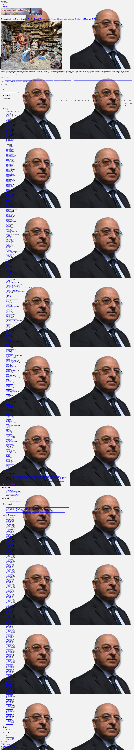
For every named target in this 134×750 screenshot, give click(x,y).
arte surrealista (9, 216)
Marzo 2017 (9, 659)
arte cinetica (11, 161)
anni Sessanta (9, 129)
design (7, 262)
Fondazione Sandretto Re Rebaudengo (14, 291)
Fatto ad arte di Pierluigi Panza (13, 491)
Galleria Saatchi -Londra (11, 299)
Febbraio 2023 (9, 570)
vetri (7, 467)
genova (7, 301)
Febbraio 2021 (9, 600)
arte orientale (9, 201)
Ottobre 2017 (9, 650)
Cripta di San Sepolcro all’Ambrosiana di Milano (105, 80)
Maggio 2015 (9, 686)
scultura (8, 432)
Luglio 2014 (9, 699)
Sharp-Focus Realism (11, 441)
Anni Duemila (8, 80)
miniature (8, 359)
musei (44, 80)
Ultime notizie (10, 484)
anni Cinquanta (9, 121)
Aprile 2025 (8, 537)
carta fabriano (9, 241)
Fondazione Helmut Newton (12, 285)
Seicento (8, 435)
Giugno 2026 (9, 520)
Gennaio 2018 (9, 646)
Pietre (7, 400)
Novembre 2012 (9, 724)
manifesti (8, 346)
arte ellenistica (9, 166)
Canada (7, 237)
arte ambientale (9, 149)
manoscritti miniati (10, 349)
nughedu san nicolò (10, 390)
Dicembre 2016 (9, 662)
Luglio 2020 (9, 609)
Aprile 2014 (8, 702)
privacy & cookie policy (6, 744)
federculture (8, 277)
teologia (64, 80)
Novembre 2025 (9, 529)
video (7, 469)
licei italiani (8, 332)
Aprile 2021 (8, 597)
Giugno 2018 (9, 640)
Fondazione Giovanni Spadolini (13, 284)
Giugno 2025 (9, 535)
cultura (30, 80)
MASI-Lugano (9, 350)
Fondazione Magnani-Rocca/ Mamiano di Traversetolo (18, 287)
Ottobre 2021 (9, 590)
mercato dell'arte (9, 354)
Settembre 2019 (9, 621)
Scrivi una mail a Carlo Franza (126, 105)
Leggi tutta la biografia (128, 103)
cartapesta (8, 242)
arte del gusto (9, 159)
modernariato (9, 365)
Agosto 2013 (9, 712)
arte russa (8, 212)
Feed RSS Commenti (13, 747)
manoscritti (8, 347)
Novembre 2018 (9, 634)
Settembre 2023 (9, 561)
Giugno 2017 (9, 655)
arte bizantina (9, 153)
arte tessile (8, 219)
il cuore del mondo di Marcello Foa (14, 492)
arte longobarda (9, 189)
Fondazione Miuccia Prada (12, 290)
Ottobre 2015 (9, 680)
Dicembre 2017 (9, 647)
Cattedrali (8, 245)
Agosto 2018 (9, 637)
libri (7, 329)
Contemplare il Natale (89, 80)
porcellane (8, 412)
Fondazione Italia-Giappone (12, 286)
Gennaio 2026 (9, 526)
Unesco (7, 462)
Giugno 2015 (9, 685)
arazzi (7, 136)
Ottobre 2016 (9, 665)
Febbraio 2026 (9, 525)
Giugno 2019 (9, 625)
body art (8, 232)
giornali (7, 305)
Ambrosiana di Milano (79, 80)
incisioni (11, 275)
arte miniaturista (9, 194)
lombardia (8, 336)
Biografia (5, 6)
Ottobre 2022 (9, 575)
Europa (34, 80)
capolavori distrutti (10, 240)
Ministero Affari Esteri (11, 360)
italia (37, 80)
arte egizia (8, 165)
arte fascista (8, 171)
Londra (7, 337)
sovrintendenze (9, 445)
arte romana (8, 210)
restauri (7, 424)
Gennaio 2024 (9, 556)
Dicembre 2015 (9, 677)
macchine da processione (11, 341)
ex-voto (7, 271)
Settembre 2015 (9, 681)
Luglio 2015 (9, 684)
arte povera (8, 205)
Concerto (8, 256)
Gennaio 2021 (9, 601)
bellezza (8, 227)
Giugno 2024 (9, 550)
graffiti (7, 307)
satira (7, 430)
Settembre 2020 (9, 606)
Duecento (8, 267)
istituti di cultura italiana (11, 319)
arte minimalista (9, 195)
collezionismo (9, 254)
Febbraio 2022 (9, 585)
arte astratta (8, 151)
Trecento (8, 460)
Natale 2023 (12, 81)
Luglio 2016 (9, 669)
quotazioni (8, 419)
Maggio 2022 (9, 581)
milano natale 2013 (10, 356)
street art (8, 454)
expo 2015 (8, 272)
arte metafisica (9, 191)
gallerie (7, 300)
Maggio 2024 (9, 551)
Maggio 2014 (9, 701)
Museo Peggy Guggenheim (12, 377)
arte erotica (8, 168)
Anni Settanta (9, 130)
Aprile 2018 (8, 642)
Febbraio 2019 (9, 630)
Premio (7, 414)
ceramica (8, 246)
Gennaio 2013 (9, 721)
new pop (8, 385)
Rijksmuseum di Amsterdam (12, 425)
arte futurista (9, 179)
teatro (7, 456)
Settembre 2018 (9, 636)
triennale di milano (10, 461)
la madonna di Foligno (11, 322)
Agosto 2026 (9, 517)
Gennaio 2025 (9, 541)
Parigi (7, 396)
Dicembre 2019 (9, 617)
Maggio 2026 (9, 521)
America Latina (9, 119)
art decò (8, 143)
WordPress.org (9, 739)
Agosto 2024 (9, 547)
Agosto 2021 (9, 592)
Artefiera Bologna (10, 221)
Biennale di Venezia (10, 231)
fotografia (8, 292)
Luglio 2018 (9, 639)
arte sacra (20, 80)
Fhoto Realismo (9, 279)
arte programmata (10, 206)
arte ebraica (8, 164)
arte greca (8, 182)
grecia (7, 310)
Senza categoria (9, 437)
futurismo (8, 297)
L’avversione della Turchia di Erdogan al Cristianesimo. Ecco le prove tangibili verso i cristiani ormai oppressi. (39, 478)
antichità (13, 80)
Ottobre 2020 (9, 605)
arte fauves (8, 172)
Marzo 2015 (9, 689)
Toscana (8, 459)
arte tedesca (8, 217)
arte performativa (10, 202)
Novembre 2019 (9, 619)
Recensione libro (10, 422)
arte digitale (8, 160)
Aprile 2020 (8, 612)
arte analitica (9, 150)
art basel (8, 141)
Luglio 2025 (9, 534)
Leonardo (8, 326)
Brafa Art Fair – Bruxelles (12, 234)
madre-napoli (9, 344)
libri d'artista (9, 330)
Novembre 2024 (9, 544)
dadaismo (8, 261)
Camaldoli (8, 236)
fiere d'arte (8, 280)
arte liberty (8, 187)
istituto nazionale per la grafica (13, 320)
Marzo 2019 (9, 629)
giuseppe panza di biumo (11, 306)
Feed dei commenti (10, 738)
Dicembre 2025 (9, 527)
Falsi (7, 274)
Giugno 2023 (9, 565)
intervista (8, 317)
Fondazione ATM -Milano (12, 282)
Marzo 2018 (9, 644)
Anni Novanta (9, 125)
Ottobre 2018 (9, 635)
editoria (7, 269)
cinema (7, 249)
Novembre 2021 (9, 589)
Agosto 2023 (9, 562)
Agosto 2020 (9, 607)
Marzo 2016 (9, 674)
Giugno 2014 (9, 700)
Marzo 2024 (9, 554)
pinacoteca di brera (10, 401)
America (8, 116)
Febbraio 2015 (9, 690)
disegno (8, 266)
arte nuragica (9, 197)
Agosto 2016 (9, 667)
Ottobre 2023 (9, 560)
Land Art (8, 324)
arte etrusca (8, 170)
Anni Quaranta (9, 128)
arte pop (8, 204)
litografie (8, 335)
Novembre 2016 (9, 664)
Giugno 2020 (9, 610)
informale (8, 315)
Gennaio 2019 (9, 631)
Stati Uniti (8, 447)
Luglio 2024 (9, 549)
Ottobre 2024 (9, 545)
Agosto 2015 (9, 682)
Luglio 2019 (9, 624)
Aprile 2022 (8, 582)
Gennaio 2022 (9, 586)
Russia (7, 429)
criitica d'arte (26, 80)
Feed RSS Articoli (5, 747)
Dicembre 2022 (9, 572)
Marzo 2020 (9, 614)
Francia (7, 294)
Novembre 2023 (9, 559)
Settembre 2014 (9, 696)
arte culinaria (9, 158)
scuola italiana (9, 434)
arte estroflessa (9, 169)
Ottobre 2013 (9, 710)
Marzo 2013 (9, 719)
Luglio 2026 (9, 519)
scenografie (8, 431)
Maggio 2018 (9, 641)
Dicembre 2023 (9, 557)
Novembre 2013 (9, 709)
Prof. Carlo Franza (24, 81)
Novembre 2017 (9, 649)
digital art (8, 264)
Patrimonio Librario (10, 397)
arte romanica (9, 211)
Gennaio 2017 (9, 661)
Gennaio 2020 (9, 616)
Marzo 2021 (9, 599)
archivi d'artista (9, 140)
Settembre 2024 (9, 546)
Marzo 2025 (9, 539)
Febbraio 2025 (9, 540)
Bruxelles (8, 235)
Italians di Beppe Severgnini (12, 494)
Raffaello (8, 421)
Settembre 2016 (9, 666)
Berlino (7, 229)
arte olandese (9, 199)
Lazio (7, 325)
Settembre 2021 (9, 591)
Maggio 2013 (9, 716)
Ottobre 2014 (9, 695)
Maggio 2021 (9, 596)
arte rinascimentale (10, 209)
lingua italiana (9, 334)
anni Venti (8, 133)
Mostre (40, 80)
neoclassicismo (9, 384)
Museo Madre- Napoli (11, 376)
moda (7, 364)
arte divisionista (9, 163)
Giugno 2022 (9, 580)
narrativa (8, 380)
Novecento (8, 389)
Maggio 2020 (9, 611)
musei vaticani (9, 375)
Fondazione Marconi (10, 289)
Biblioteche (8, 230)
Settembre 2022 (9, 576)
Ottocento (8, 394)
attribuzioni (8, 224)
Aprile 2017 (8, 657)
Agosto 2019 (9, 622)
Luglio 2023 (9, 564)
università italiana (10, 464)
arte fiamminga (9, 174)
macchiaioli (8, 340)
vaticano (69, 80)
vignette (8, 470)
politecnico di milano (10, 406)
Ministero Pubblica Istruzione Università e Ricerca (17, 362)
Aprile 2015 (8, 687)
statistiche (8, 449)
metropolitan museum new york (13, 355)
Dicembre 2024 (9, 542)
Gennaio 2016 (9, 676)
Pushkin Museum (10, 416)
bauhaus (8, 226)
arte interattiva (9, 185)
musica (7, 379)
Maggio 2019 (9, 626)
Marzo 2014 (9, 704)
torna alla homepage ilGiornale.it (8, 746)
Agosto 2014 (9, 697)
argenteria (11, 145)
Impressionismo (9, 314)
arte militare (8, 192)
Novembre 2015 (9, 679)
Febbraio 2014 (9, 705)
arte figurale (8, 176)
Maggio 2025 (9, 536)
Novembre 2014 (9, 694)
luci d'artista (8, 339)
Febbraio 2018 (9, 645)
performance (9, 399)
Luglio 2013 (9, 714)
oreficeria (8, 392)
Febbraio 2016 (9, 675)
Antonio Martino (10, 490)
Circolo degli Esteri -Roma (12, 251)
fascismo (8, 276)
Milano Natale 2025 (10, 357)
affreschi (8, 113)
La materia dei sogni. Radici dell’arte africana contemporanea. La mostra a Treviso (24, 508)
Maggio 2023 (9, 566)
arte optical (8, 200)
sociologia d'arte (9, 444)
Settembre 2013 (9, 711)
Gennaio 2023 (9, 571)
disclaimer (3, 743)
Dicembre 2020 (9, 602)
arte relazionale (9, 207)
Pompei (7, 410)
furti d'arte (8, 296)
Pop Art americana (10, 411)
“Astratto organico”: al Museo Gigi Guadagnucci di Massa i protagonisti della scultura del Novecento (28, 510)
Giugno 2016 (9, 670)
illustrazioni (8, 312)
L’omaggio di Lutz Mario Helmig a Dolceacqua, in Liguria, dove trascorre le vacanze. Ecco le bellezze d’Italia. (35, 476)
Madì (7, 342)
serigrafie (8, 439)
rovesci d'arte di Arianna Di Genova (14, 501)
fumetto (7, 295)
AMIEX (8, 120)
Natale (7, 381)
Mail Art (8, 345)
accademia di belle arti (11, 111)
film (7, 281)
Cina (7, 247)
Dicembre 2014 (9, 692)
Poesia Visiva (9, 405)
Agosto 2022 (9, 577)
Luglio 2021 (9, 594)
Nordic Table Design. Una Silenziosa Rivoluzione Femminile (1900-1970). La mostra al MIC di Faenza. (29, 509)
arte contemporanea (10, 156)
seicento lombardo (10, 436)
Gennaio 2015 (9, 691)
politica (7, 407)
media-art (8, 352)
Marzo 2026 (9, 524)
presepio (18, 81)
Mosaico (8, 371)
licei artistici (8, 331)
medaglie (8, 351)
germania (8, 302)
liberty (7, 327)
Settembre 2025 (9, 531)
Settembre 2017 (9, 651)
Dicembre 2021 (9, 587)
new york (8, 386)
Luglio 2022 (9, 579)
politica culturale (49, 80)
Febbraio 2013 (9, 720)
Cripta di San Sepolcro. (121, 80)
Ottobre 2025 (9, 530)
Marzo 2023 (9, 569)
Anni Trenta (8, 131)
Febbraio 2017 (9, 660)
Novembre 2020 (9, 604)
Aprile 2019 (8, 627)
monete (7, 367)
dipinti (7, 265)
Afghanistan (9, 114)
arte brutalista (9, 154)
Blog (4, 4)
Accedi (7, 735)
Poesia (7, 404)
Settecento (8, 440)
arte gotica (8, 181)
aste (7, 222)
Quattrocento (9, 417)
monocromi (8, 369)
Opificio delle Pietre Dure (11, 391)
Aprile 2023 (8, 567)
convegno (8, 257)
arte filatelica (9, 177)
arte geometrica (9, 180)
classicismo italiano (10, 252)
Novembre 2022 (9, 574)
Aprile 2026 (8, 522)
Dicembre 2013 (9, 707)
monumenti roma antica (11, 370)
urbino (7, 465)
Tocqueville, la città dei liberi (12, 495)
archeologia (8, 138)
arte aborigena (9, 148)
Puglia (7, 415)
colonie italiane (9, 255)
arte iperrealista (9, 186)
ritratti (7, 426)
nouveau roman (9, 387)
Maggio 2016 (9, 671)
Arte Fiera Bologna (10, 175)
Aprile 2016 (8, 672)
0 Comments (3, 82)
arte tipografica (9, 220)
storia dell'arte (9, 452)
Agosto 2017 (9, 652)
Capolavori (8, 239)
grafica (7, 309)
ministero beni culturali (11, 361)
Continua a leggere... (5, 77)
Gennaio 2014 (9, 706)
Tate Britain (8, 455)
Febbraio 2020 (9, 615)
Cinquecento (9, 250)
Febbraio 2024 (9, 555)
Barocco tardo (9, 225)
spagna (7, 446)
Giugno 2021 (9, 595)
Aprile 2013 (8, 717)
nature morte (9, 382)
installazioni (8, 316)
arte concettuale (9, 155)
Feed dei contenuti (10, 737)
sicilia (7, 442)
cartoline (8, 244)
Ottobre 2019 (9, 620)
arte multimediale (10, 196)
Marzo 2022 (9, 584)
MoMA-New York (10, 366)
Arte (17, 80)
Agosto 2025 (9, 532)
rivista (7, 427)
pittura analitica (9, 402)
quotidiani (8, 420)
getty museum (9, 304)
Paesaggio (8, 395)
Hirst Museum (9, 311)
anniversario (9, 134)
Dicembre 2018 (9, 632)
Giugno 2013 (9, 715)
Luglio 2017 (9, 654)
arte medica (8, 190)
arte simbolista (9, 215)
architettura (8, 139)
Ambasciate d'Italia (10, 115)
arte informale (9, 184)
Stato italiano (56, 80)
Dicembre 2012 (9, 722)
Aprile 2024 (8, 552)
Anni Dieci (8, 123)
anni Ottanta (9, 126)
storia (61, 80)
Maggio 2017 (9, 656)
